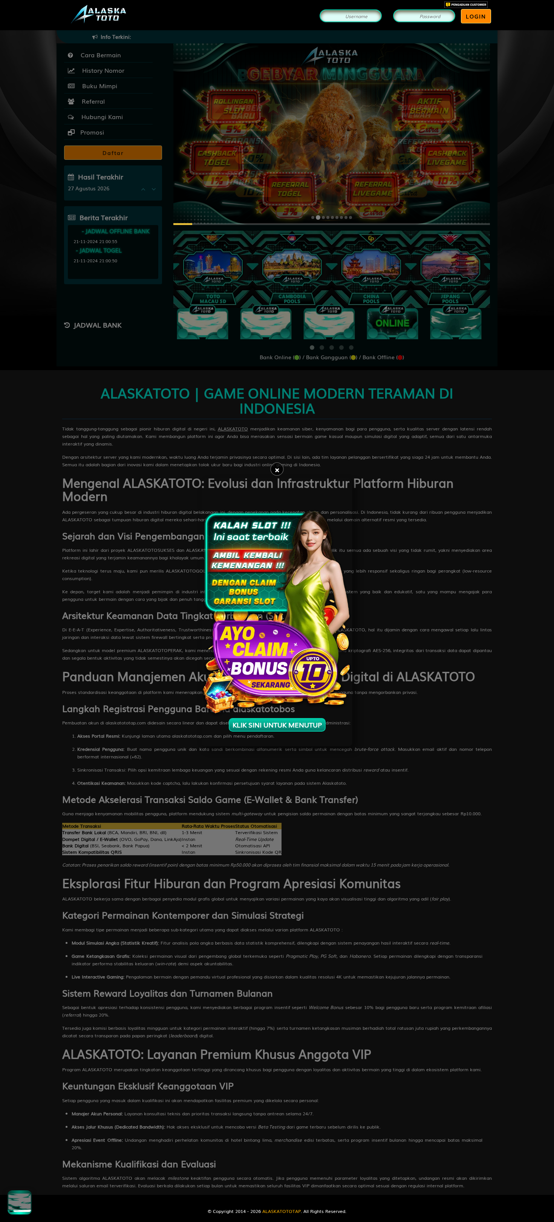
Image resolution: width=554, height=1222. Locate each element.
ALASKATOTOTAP (281, 1211)
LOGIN (476, 16)
